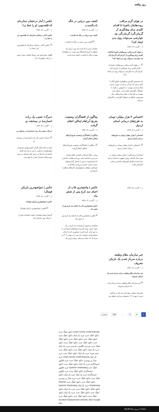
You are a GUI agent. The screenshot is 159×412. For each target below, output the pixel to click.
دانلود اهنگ (95, 389)
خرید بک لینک (79, 335)
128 (114, 314)
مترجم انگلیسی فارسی (80, 346)
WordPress (129, 409)
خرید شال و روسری (67, 378)
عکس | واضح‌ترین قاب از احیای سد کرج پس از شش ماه (82, 191)
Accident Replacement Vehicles (73, 400)
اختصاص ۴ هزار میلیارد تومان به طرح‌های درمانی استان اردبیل (126, 121)
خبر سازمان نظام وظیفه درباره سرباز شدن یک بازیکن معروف (126, 259)
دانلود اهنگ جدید (66, 332)
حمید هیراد (94, 353)
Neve (143, 409)
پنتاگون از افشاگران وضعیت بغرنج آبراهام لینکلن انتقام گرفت (81, 121)
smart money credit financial (86, 332)
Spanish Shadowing (78, 367)
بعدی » (104, 314)
